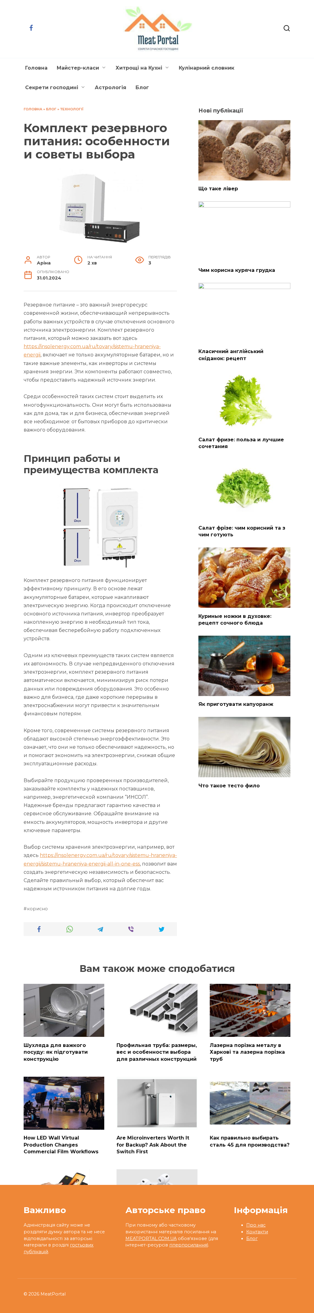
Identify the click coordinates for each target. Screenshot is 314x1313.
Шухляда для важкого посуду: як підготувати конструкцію (56, 1052)
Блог (142, 87)
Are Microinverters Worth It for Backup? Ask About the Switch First (153, 1145)
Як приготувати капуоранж (235, 704)
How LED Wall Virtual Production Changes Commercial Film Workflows (61, 1145)
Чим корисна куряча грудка (236, 270)
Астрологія (110, 87)
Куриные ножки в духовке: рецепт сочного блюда (234, 619)
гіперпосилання (188, 1245)
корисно (37, 908)
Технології (71, 109)
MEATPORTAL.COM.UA (151, 1238)
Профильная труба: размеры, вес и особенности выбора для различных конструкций (157, 1052)
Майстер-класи (78, 68)
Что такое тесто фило (229, 785)
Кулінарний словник (206, 68)
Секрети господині (51, 87)
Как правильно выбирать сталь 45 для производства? (249, 1141)
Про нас (256, 1225)
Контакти (257, 1232)
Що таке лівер (218, 189)
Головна (36, 68)
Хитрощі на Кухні (139, 68)
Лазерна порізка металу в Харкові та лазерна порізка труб (247, 1052)
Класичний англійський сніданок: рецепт (230, 354)
